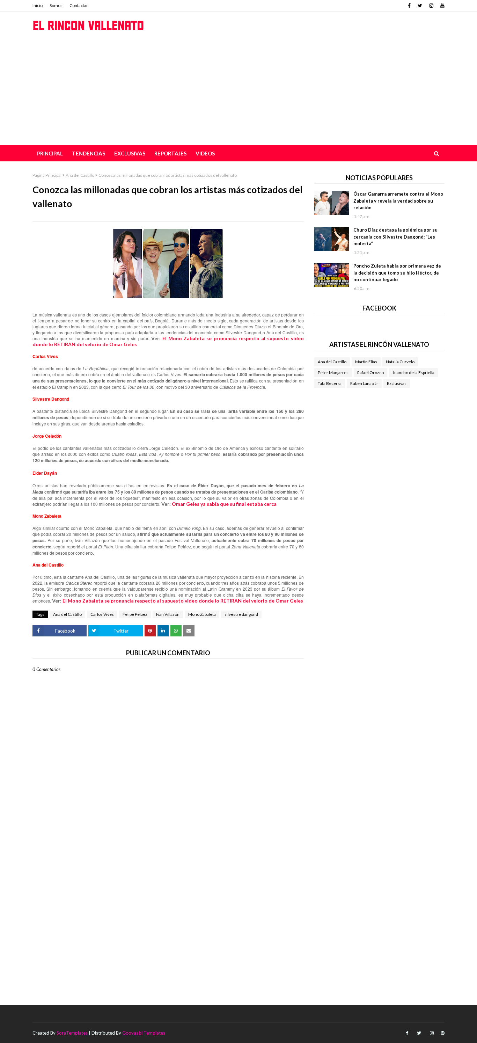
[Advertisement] (238, 93)
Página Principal (46, 175)
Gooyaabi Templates (143, 1033)
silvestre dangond (241, 614)
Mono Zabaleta (202, 614)
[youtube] (442, 5)
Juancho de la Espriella (413, 372)
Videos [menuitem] (205, 153)
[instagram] (431, 5)
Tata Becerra (330, 383)
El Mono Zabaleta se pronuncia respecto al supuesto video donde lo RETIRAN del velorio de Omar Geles (183, 601)
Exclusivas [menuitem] (129, 153)
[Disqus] (168, 915)
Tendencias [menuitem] (88, 153)
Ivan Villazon (167, 614)
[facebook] (409, 5)
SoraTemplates (72, 1033)
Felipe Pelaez (135, 614)
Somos (56, 5)
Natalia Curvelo (400, 361)
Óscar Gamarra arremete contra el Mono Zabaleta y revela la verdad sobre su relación (398, 200)
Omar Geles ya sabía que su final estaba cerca (224, 504)
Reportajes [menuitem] (170, 153)
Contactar (78, 5)
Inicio (37, 5)
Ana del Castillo (80, 175)
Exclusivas (396, 383)
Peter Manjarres (333, 372)
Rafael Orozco (370, 372)
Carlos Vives (102, 614)
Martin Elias (366, 361)
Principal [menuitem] (50, 153)
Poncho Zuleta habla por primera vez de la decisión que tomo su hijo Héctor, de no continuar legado (397, 272)
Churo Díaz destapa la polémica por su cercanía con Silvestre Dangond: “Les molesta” (395, 236)
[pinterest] (442, 1033)
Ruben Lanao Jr (364, 383)
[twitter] (420, 5)
